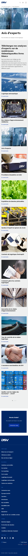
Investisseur (4, 499)
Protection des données (7, 525)
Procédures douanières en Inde (11, 175)
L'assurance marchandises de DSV (12, 365)
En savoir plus (7, 96)
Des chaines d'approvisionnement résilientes (12, 121)
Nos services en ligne (6, 458)
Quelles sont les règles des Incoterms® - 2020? (10, 393)
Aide (2, 508)
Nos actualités (5, 502)
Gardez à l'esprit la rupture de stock (13, 228)
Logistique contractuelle (8, 480)
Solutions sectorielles (7, 465)
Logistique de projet (6, 477)
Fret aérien (4, 468)
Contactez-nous (14, 425)
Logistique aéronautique (9, 93)
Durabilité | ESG (5, 505)
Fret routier (4, 474)
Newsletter (4, 511)
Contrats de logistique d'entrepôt (12, 254)
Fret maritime (5, 471)
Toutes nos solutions (6, 483)
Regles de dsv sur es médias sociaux (10, 515)
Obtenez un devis (6, 455)
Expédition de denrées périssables (12, 201)
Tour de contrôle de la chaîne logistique (11, 338)
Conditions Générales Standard (9, 531)
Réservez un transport (7, 452)
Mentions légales (5, 522)
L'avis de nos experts (6, 6)
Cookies (3, 527)
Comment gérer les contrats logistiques (10, 282)
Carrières (3, 496)
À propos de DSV (5, 493)
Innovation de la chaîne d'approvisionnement (9, 310)
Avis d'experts (15, 6)
